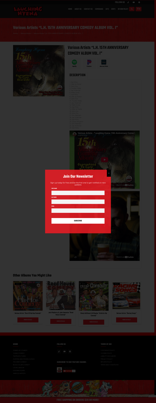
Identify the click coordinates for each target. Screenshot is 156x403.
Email (52, 206)
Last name (54, 197)
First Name (54, 189)
